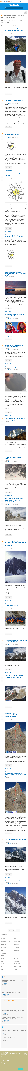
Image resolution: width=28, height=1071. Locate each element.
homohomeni (5, 983)
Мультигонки (16, 942)
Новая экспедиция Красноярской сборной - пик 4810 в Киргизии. (15, 235)
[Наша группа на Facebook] (4, 1)
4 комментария (8, 363)
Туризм (2, 949)
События (14, 15)
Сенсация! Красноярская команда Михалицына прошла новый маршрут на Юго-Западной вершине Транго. (16, 774)
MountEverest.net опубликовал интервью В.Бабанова (14, 315)
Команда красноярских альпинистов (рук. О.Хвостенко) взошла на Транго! (15, 715)
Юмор (2, 966)
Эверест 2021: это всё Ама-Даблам (9, 987)
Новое (9, 20)
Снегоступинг (3, 947)
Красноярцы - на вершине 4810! (14, 100)
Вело (15, 938)
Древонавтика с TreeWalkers (8, 1043)
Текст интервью (8, 336)
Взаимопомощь (4, 967)
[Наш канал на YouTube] (9, 1)
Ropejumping (16, 950)
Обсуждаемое (15, 20)
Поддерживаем (8, 977)
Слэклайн (3, 938)
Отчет (2, 961)
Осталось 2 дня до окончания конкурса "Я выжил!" (14, 346)
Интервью (3, 955)
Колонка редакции (9, 1000)
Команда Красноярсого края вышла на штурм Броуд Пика (16, 640)
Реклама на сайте (5, 1060)
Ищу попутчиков (17, 963)
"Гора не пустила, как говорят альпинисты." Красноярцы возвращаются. (14, 500)
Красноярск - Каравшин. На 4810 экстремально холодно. (15, 133)
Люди (7, 17)
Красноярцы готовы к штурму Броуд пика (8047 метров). (14, 676)
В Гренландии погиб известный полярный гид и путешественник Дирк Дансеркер (12, 1018)
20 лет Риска (3, 1065)
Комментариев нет (8, 97)
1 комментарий (8, 925)
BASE (2, 950)
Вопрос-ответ (7, 15)
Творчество (16, 964)
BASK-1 (9, 33)
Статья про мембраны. (12, 367)
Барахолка (3, 970)
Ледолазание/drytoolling (5, 942)
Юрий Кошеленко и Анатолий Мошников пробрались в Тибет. (14, 29)
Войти (16, 1)
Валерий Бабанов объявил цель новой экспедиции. (15, 419)
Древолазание (16, 936)
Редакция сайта (6, 988)
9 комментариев (8, 231)
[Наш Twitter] (6, 1)
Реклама (15, 969)
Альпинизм (7, 31)
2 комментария (8, 710)
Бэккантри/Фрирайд (17, 949)
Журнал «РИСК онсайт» (6, 1059)
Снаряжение (21, 15)
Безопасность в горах (18, 960)
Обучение (16, 958)
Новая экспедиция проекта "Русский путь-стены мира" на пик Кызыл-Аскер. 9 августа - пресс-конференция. (15, 543)
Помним (15, 967)
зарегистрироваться (24, 1)
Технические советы (5, 960)
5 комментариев (8, 129)
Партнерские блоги (10, 1026)
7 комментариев (8, 268)
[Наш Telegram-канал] (11, 1)
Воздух (15, 939)
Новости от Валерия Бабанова (14, 880)
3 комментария (8, 537)
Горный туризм (17, 941)
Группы (2, 17)
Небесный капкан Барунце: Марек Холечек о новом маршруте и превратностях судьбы (13, 1011)
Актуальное (4, 20)
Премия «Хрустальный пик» (7, 1062)
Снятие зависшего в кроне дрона (9, 1037)
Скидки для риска (5, 22)
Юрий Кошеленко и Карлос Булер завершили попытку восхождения (15, 840)
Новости (12, 276)
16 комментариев (8, 170)
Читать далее (8, 126)
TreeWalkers (5, 1033)
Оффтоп (6, 503)
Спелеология (16, 947)
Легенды (2, 964)
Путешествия (7, 276)
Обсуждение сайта (17, 966)
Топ (21, 20)
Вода (2, 939)
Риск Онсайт (16, 961)
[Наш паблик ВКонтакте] (2, 1)
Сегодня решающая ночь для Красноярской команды (14, 604)
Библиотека (3, 963)
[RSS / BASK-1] (1, 1)
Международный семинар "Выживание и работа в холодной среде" (15, 274)
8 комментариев (8, 342)
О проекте (3, 1063)
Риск (2, 15)
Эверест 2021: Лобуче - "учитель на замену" (11, 992)
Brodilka (4, 1006)
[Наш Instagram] (8, 1)
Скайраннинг (16, 944)
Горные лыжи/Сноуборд (5, 941)
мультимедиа (12, 17)
